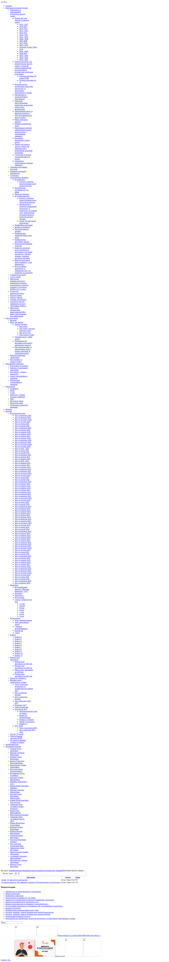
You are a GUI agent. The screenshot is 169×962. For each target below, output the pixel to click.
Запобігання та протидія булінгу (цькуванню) (23, 892)
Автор (67, 877)
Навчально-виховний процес (24, 870)
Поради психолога (13, 894)
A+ (2, 2)
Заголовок (31, 877)
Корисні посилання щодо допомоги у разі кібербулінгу (27, 904)
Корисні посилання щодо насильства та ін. (22, 902)
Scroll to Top (5, 960)
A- (6, 2)
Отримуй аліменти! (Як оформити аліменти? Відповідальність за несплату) (30, 882)
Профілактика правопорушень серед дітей (22, 910)
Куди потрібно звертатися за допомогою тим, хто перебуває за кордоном (34, 906)
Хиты (77, 877)
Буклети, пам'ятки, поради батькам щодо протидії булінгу (28, 914)
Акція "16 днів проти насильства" (14, 880)
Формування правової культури (18, 916)
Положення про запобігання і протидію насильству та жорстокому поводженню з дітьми (40, 918)
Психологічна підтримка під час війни (21, 898)
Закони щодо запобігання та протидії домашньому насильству (30, 900)
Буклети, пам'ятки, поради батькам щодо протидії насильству (30, 912)
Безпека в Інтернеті (13, 908)
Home (11, 870)
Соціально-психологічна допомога (49, 870)
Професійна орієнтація (14, 896)
